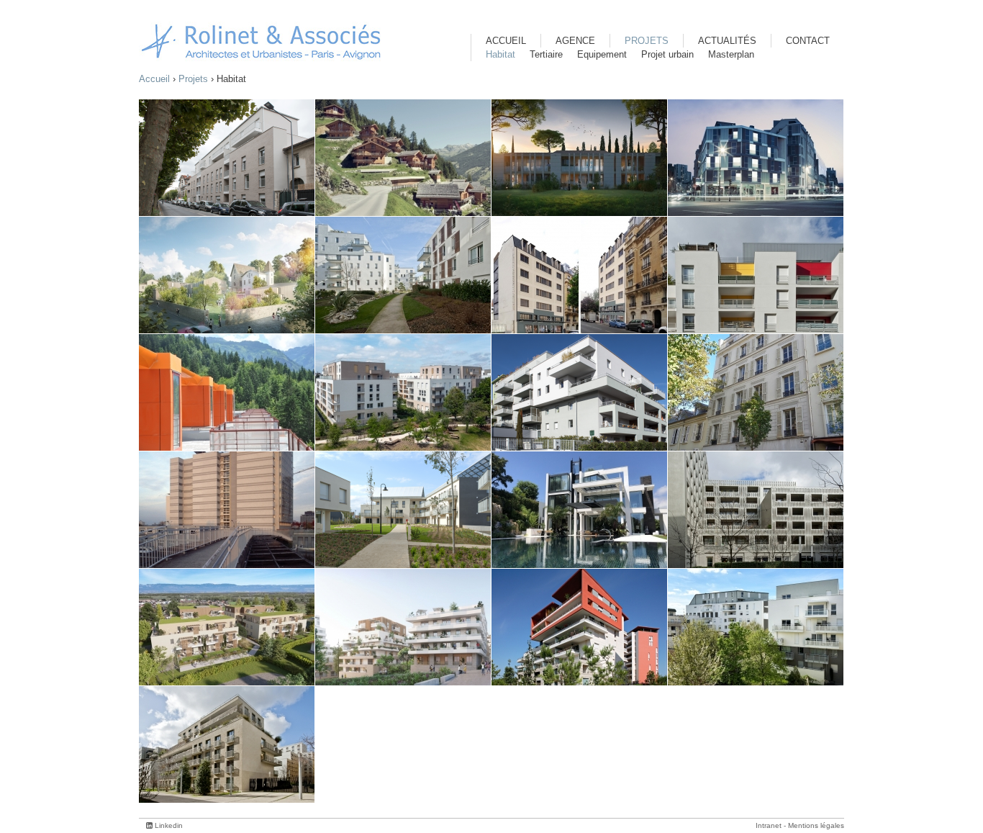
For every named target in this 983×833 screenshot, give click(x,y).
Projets (193, 78)
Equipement (602, 54)
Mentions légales (816, 825)
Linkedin (169, 825)
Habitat (500, 54)
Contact (808, 40)
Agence (575, 40)
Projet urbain (667, 54)
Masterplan (731, 54)
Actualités (727, 40)
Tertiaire (546, 54)
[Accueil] (261, 41)
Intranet (769, 825)
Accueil (154, 78)
